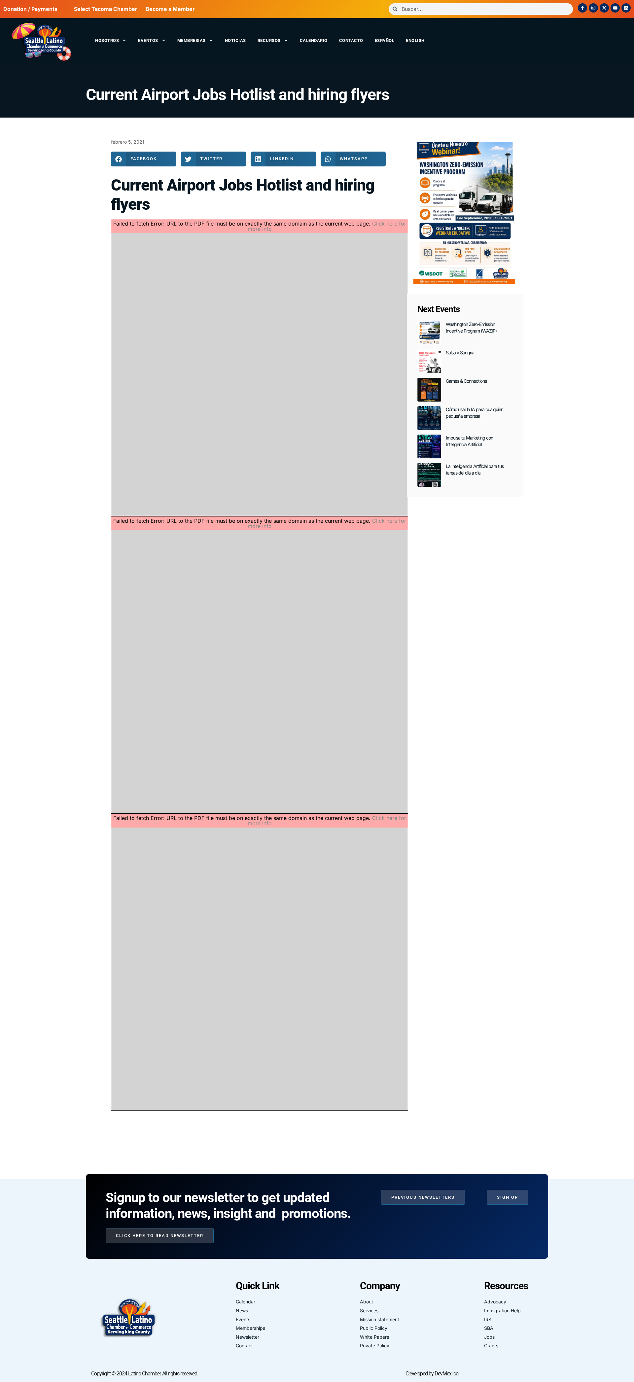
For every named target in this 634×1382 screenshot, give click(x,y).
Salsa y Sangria (460, 352)
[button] (143, 159)
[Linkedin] (626, 8)
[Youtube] (615, 8)
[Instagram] (593, 8)
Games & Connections (466, 381)
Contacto (351, 40)
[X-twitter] (604, 8)
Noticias (235, 40)
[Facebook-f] (582, 8)
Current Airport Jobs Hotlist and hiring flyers (237, 94)
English (415, 40)
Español (385, 40)
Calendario (314, 40)
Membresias (191, 40)
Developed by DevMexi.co (432, 1373)
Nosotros (107, 40)
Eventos (148, 40)
